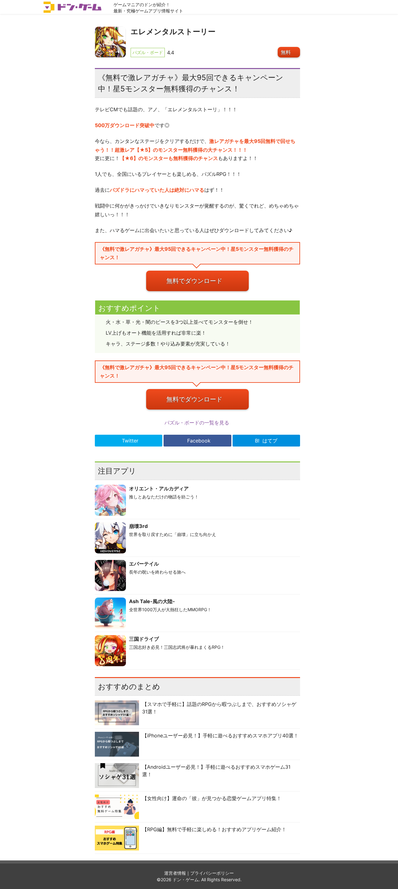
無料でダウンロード (194, 281)
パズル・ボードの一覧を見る (197, 422)
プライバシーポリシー (212, 873)
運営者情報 (175, 873)
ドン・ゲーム (186, 879)
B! (266, 441)
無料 (286, 52)
